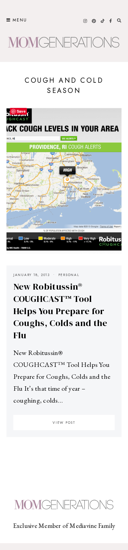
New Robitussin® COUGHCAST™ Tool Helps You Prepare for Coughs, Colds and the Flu (60, 310)
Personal (69, 274)
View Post (64, 422)
